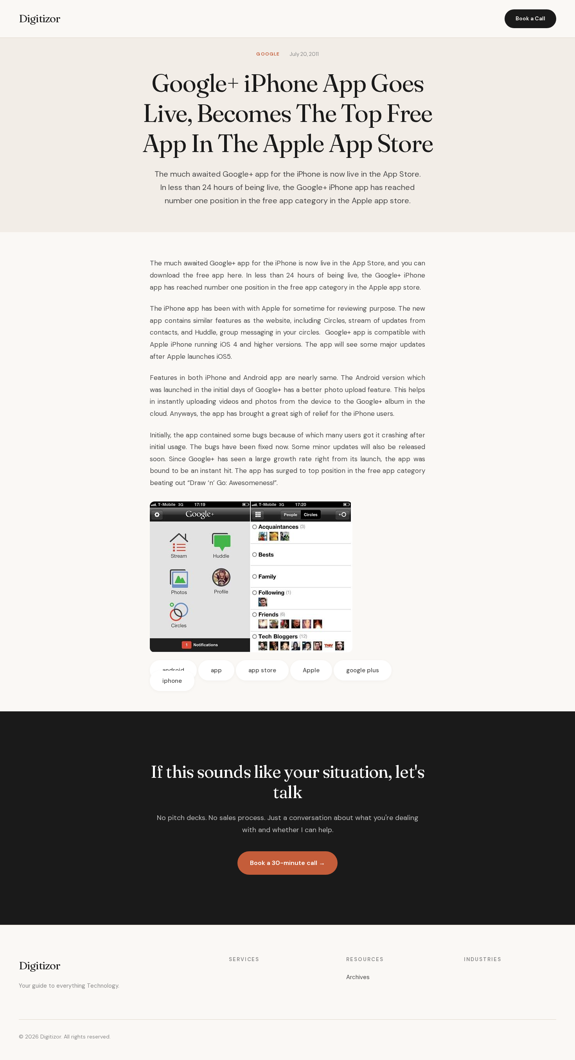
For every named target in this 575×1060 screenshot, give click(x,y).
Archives (358, 977)
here (234, 275)
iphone (172, 681)
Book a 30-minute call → (287, 863)
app (216, 670)
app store (262, 670)
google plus (362, 670)
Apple (311, 670)
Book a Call (530, 18)
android (173, 670)
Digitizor (39, 18)
